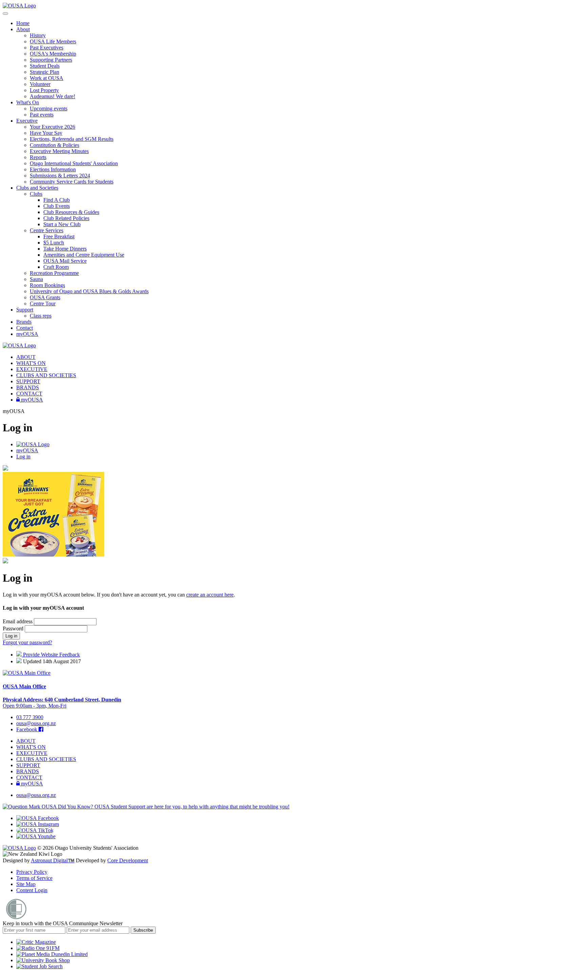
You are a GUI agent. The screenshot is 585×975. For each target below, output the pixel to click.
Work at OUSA (46, 78)
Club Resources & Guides (71, 212)
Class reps (40, 316)
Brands (23, 322)
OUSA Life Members (53, 41)
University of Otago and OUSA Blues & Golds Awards (89, 291)
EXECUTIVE (31, 369)
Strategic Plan (44, 72)
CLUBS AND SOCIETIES (46, 375)
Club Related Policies (66, 218)
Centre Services (46, 230)
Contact (24, 328)
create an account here (210, 595)
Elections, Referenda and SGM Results (71, 139)
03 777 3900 (29, 717)
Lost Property (44, 90)
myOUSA (27, 334)
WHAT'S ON (31, 363)
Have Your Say (46, 133)
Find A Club (56, 200)
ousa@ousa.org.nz (36, 723)
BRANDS (27, 387)
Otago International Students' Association (74, 163)
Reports (38, 157)
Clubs (36, 194)
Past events (41, 114)
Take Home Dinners (65, 249)
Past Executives (46, 47)
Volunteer (40, 84)
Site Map (26, 884)
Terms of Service (34, 878)
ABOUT (26, 357)
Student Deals (45, 66)
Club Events (56, 206)
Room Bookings (47, 285)
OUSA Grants (45, 297)
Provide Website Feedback (51, 654)
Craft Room (56, 267)
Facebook (27, 729)
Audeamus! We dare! (52, 96)
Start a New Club (62, 224)
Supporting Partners (51, 60)
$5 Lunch (53, 242)
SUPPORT (28, 381)
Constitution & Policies (54, 145)
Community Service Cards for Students (71, 182)
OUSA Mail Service (65, 261)
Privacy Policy (31, 872)
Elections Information (53, 169)
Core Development (127, 860)
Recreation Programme (54, 273)
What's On (27, 102)
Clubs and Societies (37, 188)
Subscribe (143, 930)
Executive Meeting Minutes (59, 151)
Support (24, 309)
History (38, 35)
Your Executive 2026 (52, 127)
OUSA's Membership (53, 54)
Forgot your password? (27, 642)
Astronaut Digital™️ (52, 860)
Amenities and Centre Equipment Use (83, 255)
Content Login (31, 890)
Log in (23, 456)
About (23, 29)
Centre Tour (43, 303)
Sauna (36, 279)
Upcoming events (48, 108)
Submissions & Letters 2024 (60, 175)
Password (14, 628)
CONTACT (29, 393)
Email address (18, 621)
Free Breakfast (58, 236)
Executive (27, 121)
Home (22, 23)
